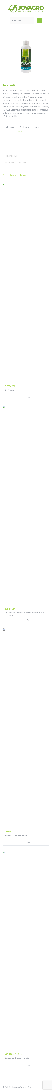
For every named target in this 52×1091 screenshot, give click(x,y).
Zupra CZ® (10, 608)
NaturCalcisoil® (13, 1054)
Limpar (20, 131)
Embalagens (10, 127)
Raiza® (8, 831)
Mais (28, 397)
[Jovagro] (26, 9)
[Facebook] (39, 1087)
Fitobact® (10, 386)
